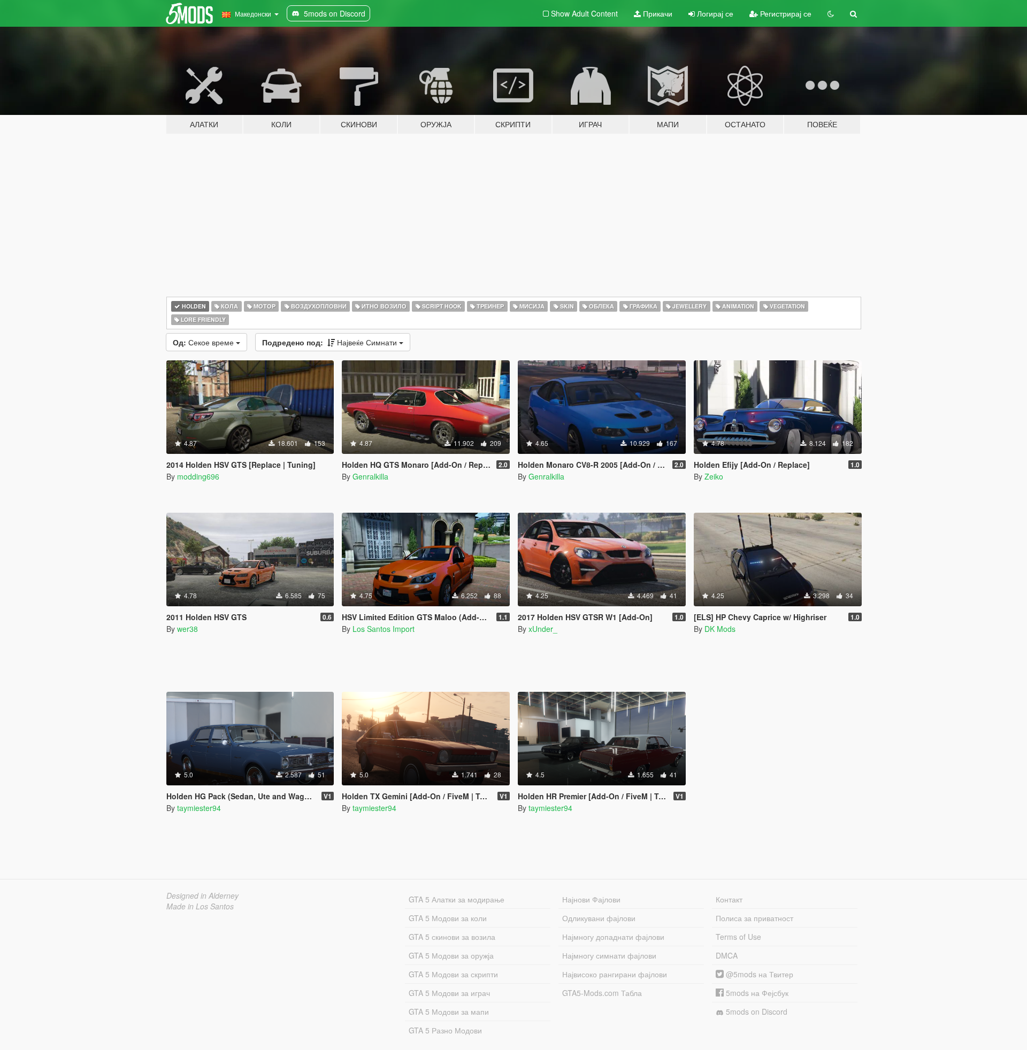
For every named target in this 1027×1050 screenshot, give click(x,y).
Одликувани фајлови (598, 918)
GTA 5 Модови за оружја (451, 955)
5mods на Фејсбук (756, 992)
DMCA (727, 955)
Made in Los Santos (200, 906)
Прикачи (656, 13)
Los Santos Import (383, 628)
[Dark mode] (830, 13)
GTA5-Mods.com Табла (602, 992)
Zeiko (713, 476)
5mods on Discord (755, 1011)
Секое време (204, 342)
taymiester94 (199, 807)
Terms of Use (738, 936)
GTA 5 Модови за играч (449, 992)
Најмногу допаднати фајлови (613, 936)
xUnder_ (542, 628)
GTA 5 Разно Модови (445, 1030)
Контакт (729, 899)
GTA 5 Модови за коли (448, 918)
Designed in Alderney (202, 895)
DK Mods (719, 628)
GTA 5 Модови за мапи (449, 1011)
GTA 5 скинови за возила (452, 936)
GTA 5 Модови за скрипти (453, 974)
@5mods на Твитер (758, 974)
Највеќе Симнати (330, 342)
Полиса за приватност (754, 918)
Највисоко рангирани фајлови (614, 974)
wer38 (187, 628)
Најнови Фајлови (591, 899)
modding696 (198, 476)
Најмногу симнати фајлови (609, 955)
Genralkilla (370, 476)
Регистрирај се (784, 13)
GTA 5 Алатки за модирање (456, 899)
